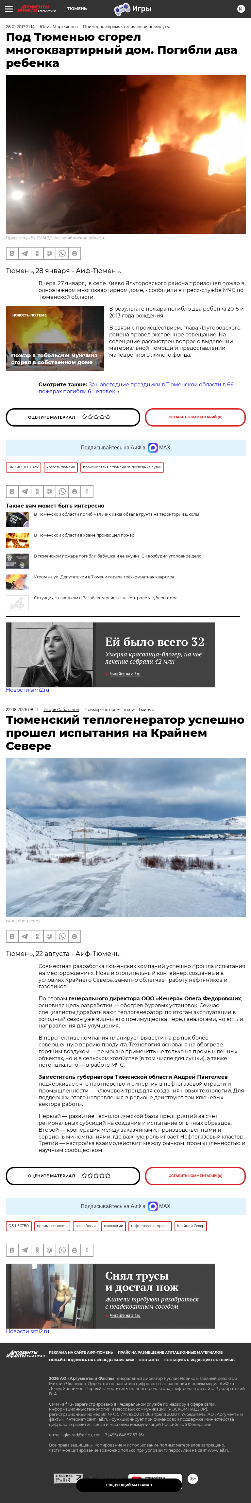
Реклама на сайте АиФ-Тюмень (81, 1352)
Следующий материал (129, 1485)
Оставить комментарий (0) (196, 417)
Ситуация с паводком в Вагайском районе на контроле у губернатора (105, 597)
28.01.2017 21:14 (20, 26)
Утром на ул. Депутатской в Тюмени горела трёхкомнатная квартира (104, 576)
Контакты (149, 1360)
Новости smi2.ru (27, 690)
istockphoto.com (23, 920)
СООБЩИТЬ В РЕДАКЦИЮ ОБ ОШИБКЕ (200, 1360)
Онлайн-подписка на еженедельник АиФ (91, 1360)
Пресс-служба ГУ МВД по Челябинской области (56, 237)
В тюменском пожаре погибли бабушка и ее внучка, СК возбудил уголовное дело (118, 556)
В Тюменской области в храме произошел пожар (84, 535)
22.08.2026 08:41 (22, 709)
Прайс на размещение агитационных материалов (170, 1352)
